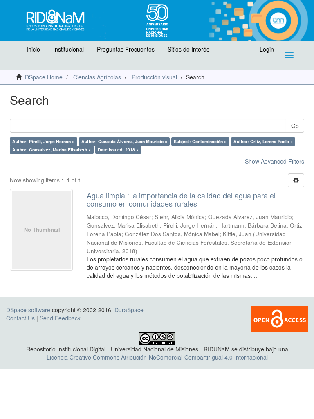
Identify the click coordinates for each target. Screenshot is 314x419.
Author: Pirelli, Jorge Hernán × (43, 141)
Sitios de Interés (188, 49)
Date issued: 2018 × (118, 149)
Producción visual (154, 77)
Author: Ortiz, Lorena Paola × (263, 141)
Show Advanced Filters (274, 161)
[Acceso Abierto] (279, 318)
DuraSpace (129, 310)
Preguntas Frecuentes (126, 49)
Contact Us (20, 318)
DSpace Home (44, 77)
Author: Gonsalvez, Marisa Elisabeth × (51, 149)
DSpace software (28, 310)
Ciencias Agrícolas (97, 77)
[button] (15, 51)
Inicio (33, 49)
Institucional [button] (68, 49)
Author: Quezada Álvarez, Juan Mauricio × (124, 141)
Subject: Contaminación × (200, 141)
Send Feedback (60, 318)
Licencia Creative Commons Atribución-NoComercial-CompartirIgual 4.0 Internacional (157, 357)
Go (295, 126)
